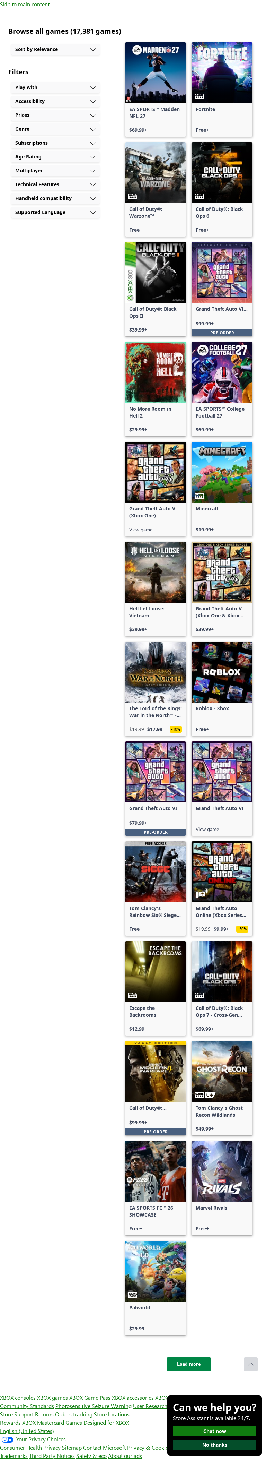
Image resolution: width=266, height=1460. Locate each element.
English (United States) (27, 1430)
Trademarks (14, 1455)
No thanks (214, 1445)
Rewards (10, 1422)
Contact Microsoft (104, 1447)
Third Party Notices (52, 1455)
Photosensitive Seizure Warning (93, 1405)
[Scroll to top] (251, 1364)
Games (73, 1422)
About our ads (125, 1455)
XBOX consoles (18, 1397)
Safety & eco (91, 1455)
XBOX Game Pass (89, 1397)
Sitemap (72, 1447)
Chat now (214, 1431)
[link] (155, 89)
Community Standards (27, 1405)
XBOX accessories (133, 1397)
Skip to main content (25, 4)
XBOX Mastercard (43, 1422)
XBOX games (52, 1397)
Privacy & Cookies (149, 1447)
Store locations (112, 1414)
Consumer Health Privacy (30, 1447)
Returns (44, 1414)
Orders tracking (73, 1414)
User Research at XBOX (161, 1405)
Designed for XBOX (106, 1422)
